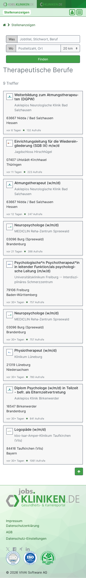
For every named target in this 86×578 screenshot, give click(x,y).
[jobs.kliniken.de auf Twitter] (8, 549)
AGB (9, 532)
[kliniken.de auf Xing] (21, 549)
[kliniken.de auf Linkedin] (28, 549)
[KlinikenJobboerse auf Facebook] (14, 549)
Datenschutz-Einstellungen (26, 538)
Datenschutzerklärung (22, 526)
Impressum (14, 521)
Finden (43, 59)
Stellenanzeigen (16, 12)
